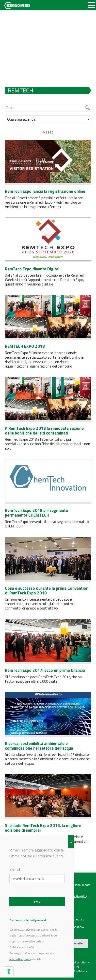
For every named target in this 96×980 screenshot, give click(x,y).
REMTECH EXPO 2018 (25, 346)
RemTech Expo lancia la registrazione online (45, 191)
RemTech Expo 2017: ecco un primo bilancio (45, 670)
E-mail (14, 869)
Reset (48, 132)
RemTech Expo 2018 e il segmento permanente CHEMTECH (36, 512)
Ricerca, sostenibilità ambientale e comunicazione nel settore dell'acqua (39, 745)
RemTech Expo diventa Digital (32, 269)
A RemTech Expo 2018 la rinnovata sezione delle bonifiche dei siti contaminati (44, 430)
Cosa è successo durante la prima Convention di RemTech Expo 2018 (46, 590)
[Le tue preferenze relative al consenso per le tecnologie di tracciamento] (8, 971)
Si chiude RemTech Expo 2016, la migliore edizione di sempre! (43, 827)
